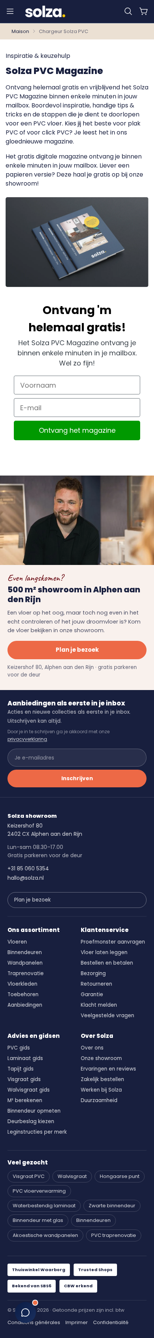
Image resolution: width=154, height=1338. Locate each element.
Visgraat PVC (28, 1176)
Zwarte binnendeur (112, 1205)
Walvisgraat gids (28, 1089)
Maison (20, 31)
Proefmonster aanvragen (113, 941)
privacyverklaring (27, 739)
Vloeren (17, 941)
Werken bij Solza (101, 1089)
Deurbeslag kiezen (30, 1121)
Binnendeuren (24, 952)
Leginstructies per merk (37, 1132)
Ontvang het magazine (77, 430)
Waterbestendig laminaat (44, 1205)
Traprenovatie (25, 973)
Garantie (92, 994)
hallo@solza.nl (25, 878)
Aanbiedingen (24, 1005)
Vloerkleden (22, 984)
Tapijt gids (20, 1068)
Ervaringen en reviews (108, 1068)
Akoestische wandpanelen (45, 1235)
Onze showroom (101, 1058)
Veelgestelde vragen (107, 1015)
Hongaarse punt (119, 1176)
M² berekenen (24, 1100)
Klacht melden (99, 1005)
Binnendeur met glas (38, 1220)
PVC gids (18, 1047)
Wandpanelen (25, 963)
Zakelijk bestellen (102, 1079)
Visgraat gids (24, 1079)
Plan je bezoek (77, 650)
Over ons (92, 1047)
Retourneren (96, 984)
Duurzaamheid (99, 1100)
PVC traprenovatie (113, 1235)
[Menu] (10, 11)
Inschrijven (77, 778)
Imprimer (76, 1322)
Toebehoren (22, 994)
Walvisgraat (72, 1176)
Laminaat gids (25, 1058)
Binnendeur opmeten (34, 1110)
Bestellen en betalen (107, 963)
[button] (128, 11)
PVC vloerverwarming (39, 1191)
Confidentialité (111, 1322)
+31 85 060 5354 (28, 868)
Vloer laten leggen (104, 952)
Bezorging (93, 973)
